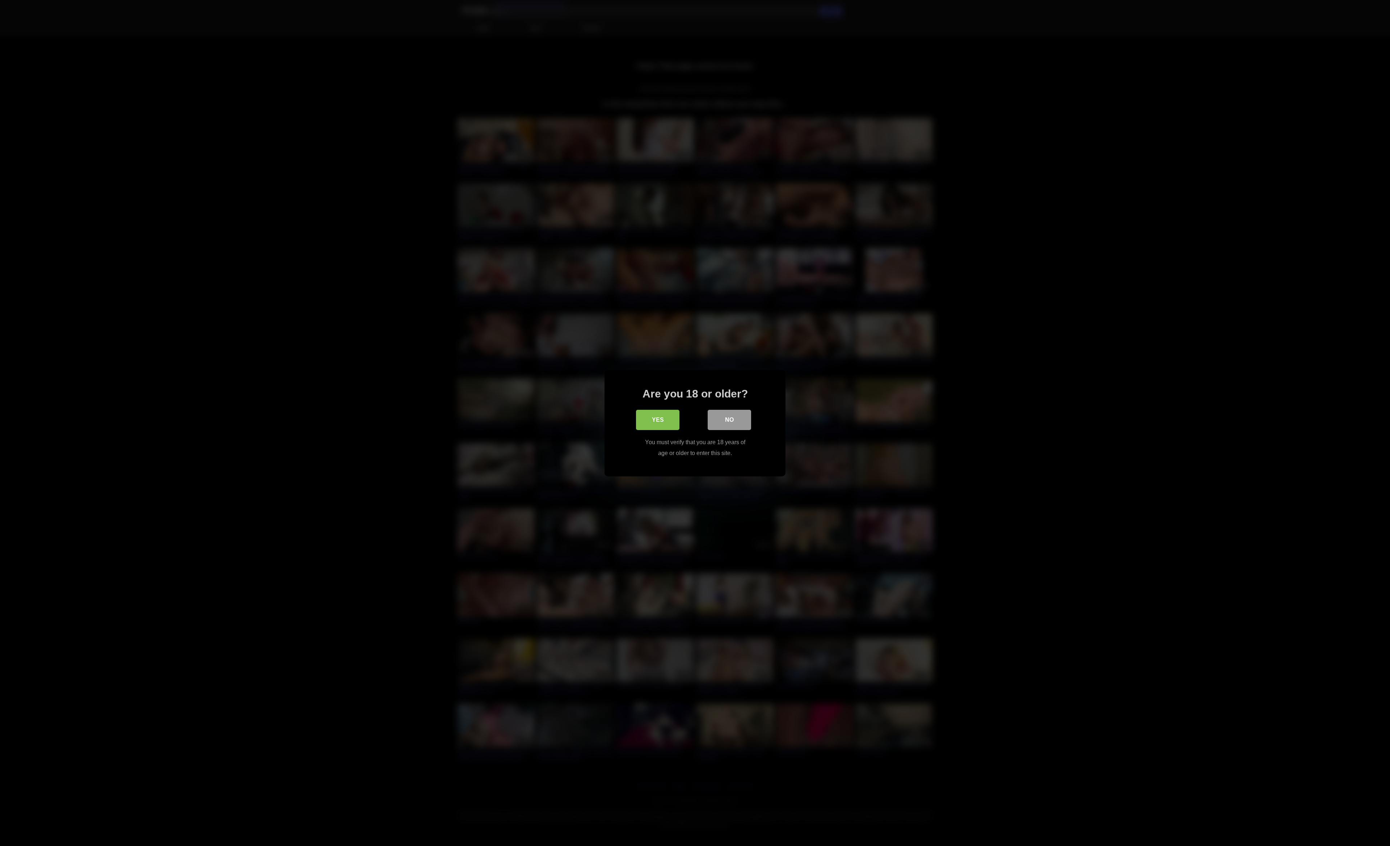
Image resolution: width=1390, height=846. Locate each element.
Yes (658, 419)
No (729, 419)
